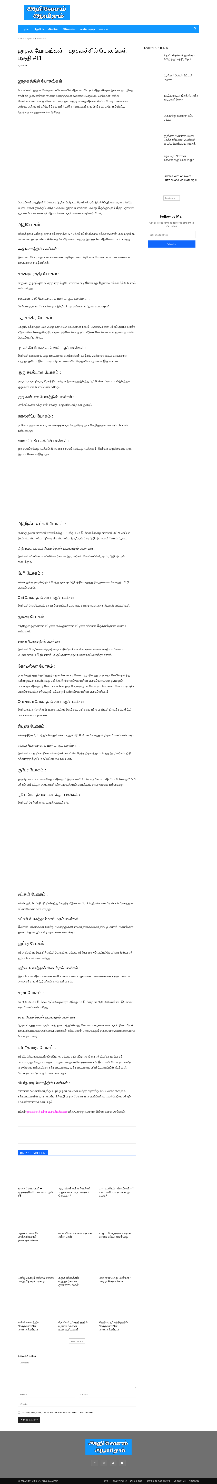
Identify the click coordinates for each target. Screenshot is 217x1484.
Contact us (180, 1480)
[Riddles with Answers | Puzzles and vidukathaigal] (152, 182)
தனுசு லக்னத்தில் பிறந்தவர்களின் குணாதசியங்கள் (68, 1281)
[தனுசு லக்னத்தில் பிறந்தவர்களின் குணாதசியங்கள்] (76, 1261)
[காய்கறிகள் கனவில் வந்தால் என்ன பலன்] (76, 1217)
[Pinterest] (52, 1135)
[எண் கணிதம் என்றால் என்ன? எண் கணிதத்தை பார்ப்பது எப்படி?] (117, 1172)
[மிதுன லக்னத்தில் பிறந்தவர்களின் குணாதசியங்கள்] (36, 1217)
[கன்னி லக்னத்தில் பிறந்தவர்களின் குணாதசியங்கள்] (36, 1306)
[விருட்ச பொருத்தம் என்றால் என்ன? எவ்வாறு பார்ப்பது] (117, 1217)
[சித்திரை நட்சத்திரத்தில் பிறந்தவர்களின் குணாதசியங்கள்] (117, 1306)
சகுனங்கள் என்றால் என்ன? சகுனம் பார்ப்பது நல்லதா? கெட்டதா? (74, 1192)
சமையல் (104, 28)
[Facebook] (21, 1135)
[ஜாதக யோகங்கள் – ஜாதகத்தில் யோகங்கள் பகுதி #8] (36, 1172)
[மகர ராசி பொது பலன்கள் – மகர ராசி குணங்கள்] (117, 1261)
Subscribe (171, 244)
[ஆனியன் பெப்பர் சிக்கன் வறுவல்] (152, 82)
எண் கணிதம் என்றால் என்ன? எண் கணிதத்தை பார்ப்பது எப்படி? (116, 1192)
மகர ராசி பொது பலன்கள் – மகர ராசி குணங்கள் (115, 1279)
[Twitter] (37, 1135)
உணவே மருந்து (87, 28)
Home (21, 38)
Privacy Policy (119, 1480)
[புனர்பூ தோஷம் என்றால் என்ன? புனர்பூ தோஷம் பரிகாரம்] (36, 1261)
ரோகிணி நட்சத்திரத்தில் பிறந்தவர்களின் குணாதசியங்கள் (72, 1326)
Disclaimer (136, 1480)
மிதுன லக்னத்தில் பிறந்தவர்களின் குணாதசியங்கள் (28, 1236)
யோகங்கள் (41, 38)
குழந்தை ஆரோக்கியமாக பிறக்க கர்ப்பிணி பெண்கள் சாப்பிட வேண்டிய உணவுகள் (180, 139)
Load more (76, 1340)
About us (194, 1480)
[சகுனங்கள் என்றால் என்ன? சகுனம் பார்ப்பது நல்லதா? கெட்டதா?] (76, 1172)
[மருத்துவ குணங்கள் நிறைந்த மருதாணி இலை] (152, 102)
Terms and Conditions (157, 1480)
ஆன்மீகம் (53, 28)
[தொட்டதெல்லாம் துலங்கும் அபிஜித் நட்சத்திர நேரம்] (152, 61)
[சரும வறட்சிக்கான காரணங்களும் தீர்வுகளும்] (152, 162)
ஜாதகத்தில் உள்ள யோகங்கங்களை (47, 1111)
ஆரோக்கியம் (69, 28)
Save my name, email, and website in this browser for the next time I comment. (58, 1412)
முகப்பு (27, 28)
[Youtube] (122, 1463)
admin (24, 65)
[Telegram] (44, 1135)
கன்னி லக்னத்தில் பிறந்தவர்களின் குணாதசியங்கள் (28, 1326)
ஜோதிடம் (39, 28)
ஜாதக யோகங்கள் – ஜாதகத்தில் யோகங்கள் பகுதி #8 (35, 1192)
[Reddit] (104, 1463)
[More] (60, 1135)
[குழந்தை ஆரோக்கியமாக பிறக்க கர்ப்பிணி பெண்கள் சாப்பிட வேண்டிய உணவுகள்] (152, 142)
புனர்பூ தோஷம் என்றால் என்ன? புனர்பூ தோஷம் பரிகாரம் (36, 1279)
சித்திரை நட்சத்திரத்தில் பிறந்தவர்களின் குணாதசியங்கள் (113, 1326)
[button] (195, 29)
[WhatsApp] (29, 1135)
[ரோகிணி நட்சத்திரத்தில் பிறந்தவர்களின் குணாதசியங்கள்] (76, 1306)
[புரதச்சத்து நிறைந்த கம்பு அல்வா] (152, 122)
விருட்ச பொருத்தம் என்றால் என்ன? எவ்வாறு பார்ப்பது (115, 1234)
